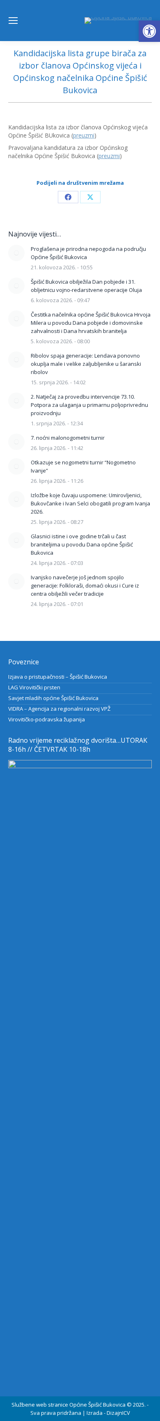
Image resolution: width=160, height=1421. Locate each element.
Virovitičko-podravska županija (46, 719)
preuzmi (83, 135)
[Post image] (16, 253)
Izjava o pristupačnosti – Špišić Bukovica (57, 676)
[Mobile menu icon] (13, 20)
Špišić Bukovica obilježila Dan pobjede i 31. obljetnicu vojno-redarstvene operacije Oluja (86, 286)
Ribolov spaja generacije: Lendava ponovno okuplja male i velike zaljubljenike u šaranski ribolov (86, 364)
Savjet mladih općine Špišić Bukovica (53, 698)
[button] (149, 31)
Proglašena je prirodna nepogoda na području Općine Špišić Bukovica (88, 253)
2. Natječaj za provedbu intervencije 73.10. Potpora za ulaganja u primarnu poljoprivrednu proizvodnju (89, 405)
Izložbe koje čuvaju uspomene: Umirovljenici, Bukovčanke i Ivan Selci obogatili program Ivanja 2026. (90, 503)
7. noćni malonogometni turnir (68, 437)
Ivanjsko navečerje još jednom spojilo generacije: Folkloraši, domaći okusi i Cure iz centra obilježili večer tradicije (85, 585)
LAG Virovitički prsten (34, 687)
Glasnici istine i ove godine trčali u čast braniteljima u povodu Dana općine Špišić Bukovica (82, 544)
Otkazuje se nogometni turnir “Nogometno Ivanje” (83, 466)
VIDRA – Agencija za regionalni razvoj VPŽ (59, 708)
